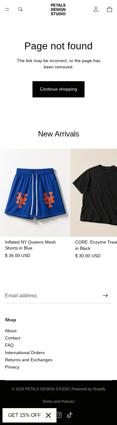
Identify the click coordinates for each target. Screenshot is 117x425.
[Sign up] (105, 295)
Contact (12, 337)
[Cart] (109, 9)
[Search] (20, 9)
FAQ (9, 345)
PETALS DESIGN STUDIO (47, 389)
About (11, 330)
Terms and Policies (58, 401)
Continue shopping (58, 88)
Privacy (12, 366)
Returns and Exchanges (28, 359)
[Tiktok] (69, 415)
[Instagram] (58, 415)
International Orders (25, 352)
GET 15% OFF (24, 415)
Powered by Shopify (88, 389)
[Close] (48, 415)
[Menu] (7, 9)
